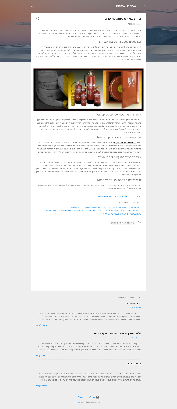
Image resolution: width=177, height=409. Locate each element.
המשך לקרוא (42, 325)
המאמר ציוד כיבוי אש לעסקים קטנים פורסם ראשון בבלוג (119, 196)
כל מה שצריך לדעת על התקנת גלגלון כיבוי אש (117, 333)
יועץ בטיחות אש (133, 303)
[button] (37, 19)
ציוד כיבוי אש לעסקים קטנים (122, 223)
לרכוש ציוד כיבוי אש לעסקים (125, 142)
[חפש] (32, 7)
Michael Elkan (79, 402)
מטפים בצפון (134, 363)
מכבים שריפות (126, 6)
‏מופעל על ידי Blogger (87, 397)
